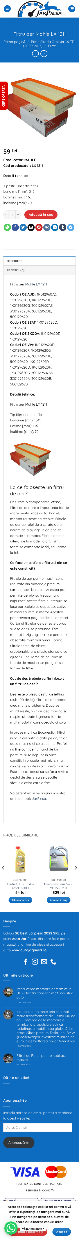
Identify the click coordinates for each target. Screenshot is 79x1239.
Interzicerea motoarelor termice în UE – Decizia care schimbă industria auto (44, 993)
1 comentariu (29, 1002)
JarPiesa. (39, 798)
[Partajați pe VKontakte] (46, 227)
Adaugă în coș (41, 214)
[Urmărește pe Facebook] (26, 962)
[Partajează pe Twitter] (23, 227)
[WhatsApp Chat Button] (11, 1228)
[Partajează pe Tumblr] (62, 227)
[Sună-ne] (53, 962)
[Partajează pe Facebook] (15, 227)
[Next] (75, 876)
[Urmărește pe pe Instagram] (35, 962)
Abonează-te (18, 1142)
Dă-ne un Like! (16, 1077)
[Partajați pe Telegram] (70, 227)
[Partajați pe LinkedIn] (54, 227)
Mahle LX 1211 (36, 284)
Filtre (52, 46)
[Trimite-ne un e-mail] (44, 962)
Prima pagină (14, 41)
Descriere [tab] (14, 261)
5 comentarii (28, 1064)
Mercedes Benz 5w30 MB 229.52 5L (58, 886)
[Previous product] (43, 53)
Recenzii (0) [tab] (16, 270)
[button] (7, 8)
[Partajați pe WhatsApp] (7, 227)
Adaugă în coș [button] (20, 900)
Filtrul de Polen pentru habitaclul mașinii (42, 1058)
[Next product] (35, 53)
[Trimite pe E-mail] (31, 227)
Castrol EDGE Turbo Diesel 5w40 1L (20, 886)
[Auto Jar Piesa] (39, 8)
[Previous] (3, 876)
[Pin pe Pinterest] (39, 227)
